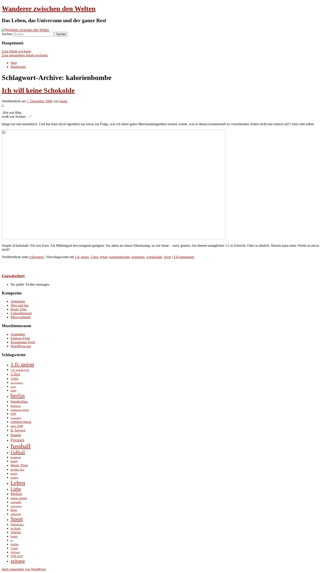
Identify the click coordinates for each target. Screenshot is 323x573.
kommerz (138, 257)
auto (13, 390)
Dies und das (20, 305)
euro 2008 (17, 426)
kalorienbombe (119, 257)
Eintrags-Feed (20, 338)
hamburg (16, 457)
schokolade (154, 257)
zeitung (18, 561)
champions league (20, 410)
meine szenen (19, 498)
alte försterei (17, 383)
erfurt (103, 257)
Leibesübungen (21, 313)
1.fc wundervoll (20, 370)
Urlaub (14, 548)
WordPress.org (21, 346)
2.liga (15, 374)
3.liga (94, 257)
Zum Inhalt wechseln (16, 51)
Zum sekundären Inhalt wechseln (25, 55)
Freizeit (17, 439)
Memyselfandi (20, 317)
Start (14, 63)
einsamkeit (16, 418)
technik (16, 528)
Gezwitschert (13, 276)
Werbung (15, 552)
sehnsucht (16, 514)
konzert (14, 477)
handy (14, 461)
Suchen (7, 34)
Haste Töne (19, 309)
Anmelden (18, 334)
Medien (16, 494)
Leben (18, 482)
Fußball (18, 452)
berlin (18, 395)
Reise (14, 510)
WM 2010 (17, 556)
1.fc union (82, 257)
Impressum (18, 67)
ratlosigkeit (16, 506)
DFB (13, 413)
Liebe (16, 488)
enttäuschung (21, 422)
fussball (21, 446)
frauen (16, 435)
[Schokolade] (113, 238)
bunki (63, 101)
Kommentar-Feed (23, 342)
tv (12, 540)
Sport (167, 257)
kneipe (14, 473)
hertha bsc (18, 469)
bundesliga (19, 401)
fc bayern (18, 430)
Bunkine (16, 406)
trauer (14, 536)
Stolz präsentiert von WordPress (24, 569)
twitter (15, 544)
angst (13, 387)
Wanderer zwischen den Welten (49, 9)
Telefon (16, 532)
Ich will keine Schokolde (38, 90)
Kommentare (184, 257)
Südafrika (17, 524)
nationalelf (16, 502)
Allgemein (36, 257)
